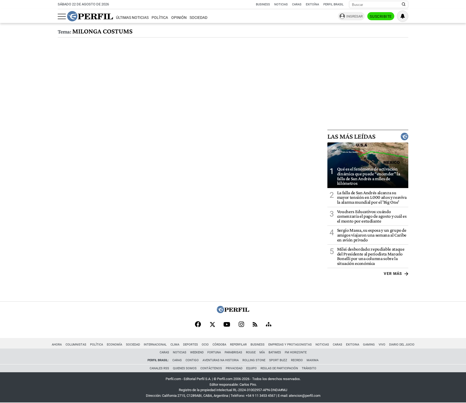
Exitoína (312, 4)
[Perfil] (233, 311)
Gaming (369, 344)
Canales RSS (159, 368)
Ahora (57, 344)
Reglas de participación (279, 368)
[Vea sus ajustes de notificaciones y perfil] (402, 16)
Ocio (205, 344)
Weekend (197, 352)
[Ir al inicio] (90, 16)
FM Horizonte (296, 352)
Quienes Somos (185, 368)
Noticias (281, 4)
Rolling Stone (253, 360)
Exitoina (352, 344)
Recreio (297, 360)
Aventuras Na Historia (221, 360)
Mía (262, 352)
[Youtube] (227, 325)
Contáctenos (211, 368)
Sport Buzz (278, 360)
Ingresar (354, 16)
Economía (114, 344)
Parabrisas (233, 352)
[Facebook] (198, 324)
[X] (212, 325)
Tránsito (309, 368)
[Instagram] (241, 325)
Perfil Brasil (333, 4)
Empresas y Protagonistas (290, 344)
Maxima (312, 360)
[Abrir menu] (62, 16)
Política (160, 17)
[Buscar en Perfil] (404, 4)
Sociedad (198, 17)
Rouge (251, 352)
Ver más (393, 273)
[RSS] (255, 325)
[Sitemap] (268, 324)
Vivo (382, 344)
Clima (174, 344)
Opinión (179, 17)
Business (263, 4)
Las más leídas (351, 136)
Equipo (251, 368)
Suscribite (381, 16)
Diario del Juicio (401, 344)
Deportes (190, 344)
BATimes (275, 352)
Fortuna (214, 352)
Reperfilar (238, 344)
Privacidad (234, 368)
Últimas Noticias (132, 17)
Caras (296, 4)
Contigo (192, 360)
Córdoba (219, 344)
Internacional (155, 344)
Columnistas (76, 344)
